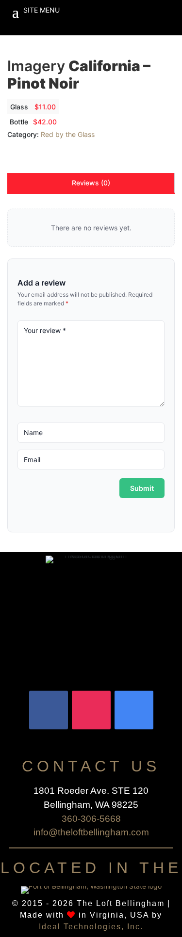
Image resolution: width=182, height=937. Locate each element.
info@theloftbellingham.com (91, 832)
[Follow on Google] (134, 710)
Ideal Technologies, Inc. (91, 926)
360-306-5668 (91, 819)
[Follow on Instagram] (91, 710)
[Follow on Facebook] (48, 710)
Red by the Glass (68, 134)
